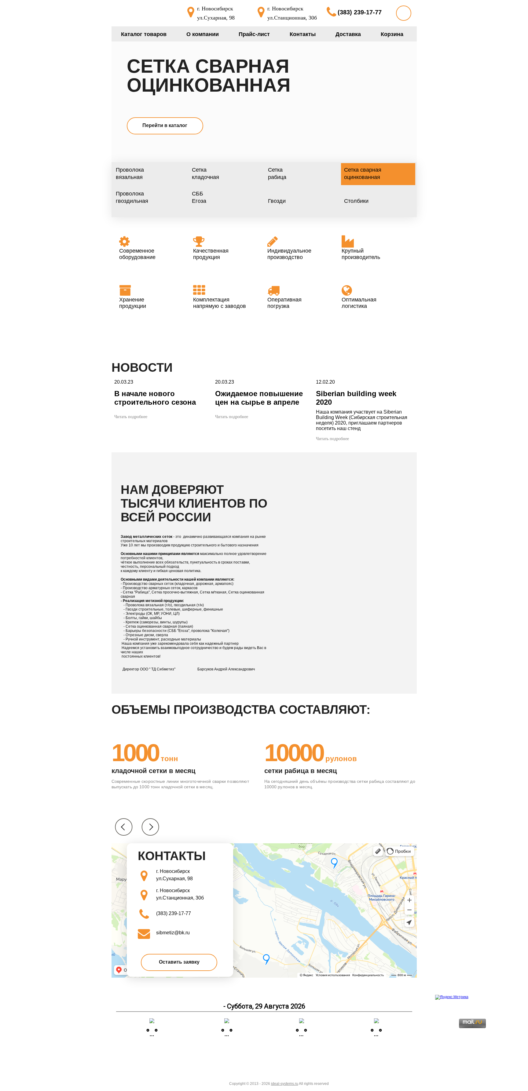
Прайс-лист (254, 34)
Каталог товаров (144, 34)
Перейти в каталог (164, 125)
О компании (202, 34)
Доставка (348, 34)
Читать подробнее (130, 416)
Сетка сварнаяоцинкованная (209, 76)
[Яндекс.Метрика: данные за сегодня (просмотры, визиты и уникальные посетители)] (451, 997)
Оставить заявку (179, 962)
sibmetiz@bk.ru (173, 932)
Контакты (303, 34)
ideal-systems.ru (284, 1084)
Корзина (392, 34)
